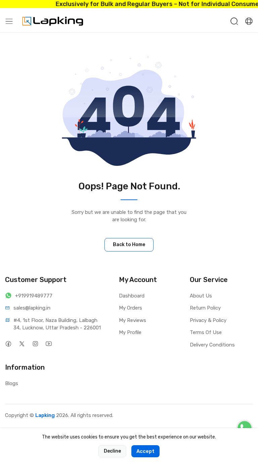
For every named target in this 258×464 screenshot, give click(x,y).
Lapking (45, 415)
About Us (201, 296)
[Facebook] (8, 344)
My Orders (130, 308)
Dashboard (131, 296)
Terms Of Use (206, 332)
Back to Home (129, 244)
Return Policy (205, 308)
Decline (112, 451)
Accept (145, 451)
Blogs (11, 383)
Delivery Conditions (212, 345)
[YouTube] (48, 344)
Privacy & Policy (208, 320)
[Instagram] (35, 344)
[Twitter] (22, 344)
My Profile (130, 332)
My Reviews (132, 320)
